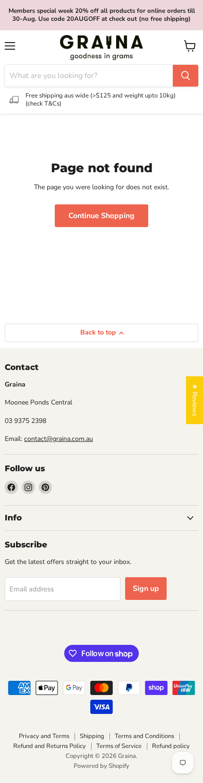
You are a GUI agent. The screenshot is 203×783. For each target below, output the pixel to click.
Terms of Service (119, 746)
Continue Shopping (101, 216)
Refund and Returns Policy (49, 746)
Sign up (146, 588)
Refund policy (171, 746)
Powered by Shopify (101, 766)
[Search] (185, 76)
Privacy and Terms (44, 736)
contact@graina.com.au (58, 438)
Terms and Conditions (144, 736)
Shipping (92, 736)
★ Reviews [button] (194, 400)
